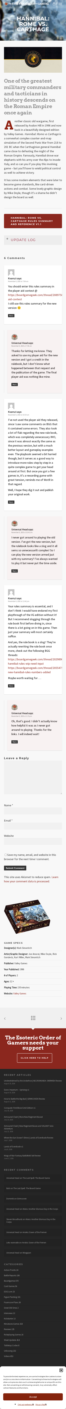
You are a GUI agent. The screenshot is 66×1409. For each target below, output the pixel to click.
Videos (7, 1356)
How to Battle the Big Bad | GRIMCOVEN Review (24, 1098)
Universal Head (19, 343)
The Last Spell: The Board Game (36, 1178)
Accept (33, 1397)
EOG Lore (8, 1291)
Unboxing (8, 1351)
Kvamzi (12, 278)
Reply (11, 316)
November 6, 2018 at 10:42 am (22, 532)
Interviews (8, 1313)
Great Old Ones (10, 1308)
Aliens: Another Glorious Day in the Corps (40, 1209)
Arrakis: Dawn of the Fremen (35, 1232)
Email (8, 820)
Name (8, 805)
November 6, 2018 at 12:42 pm (18, 601)
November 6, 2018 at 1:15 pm (21, 716)
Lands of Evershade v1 (13, 1146)
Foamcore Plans (11, 1302)
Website (9, 836)
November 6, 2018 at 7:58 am (21, 346)
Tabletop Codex (11, 1345)
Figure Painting (10, 1297)
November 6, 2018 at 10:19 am (18, 415)
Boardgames (9, 1281)
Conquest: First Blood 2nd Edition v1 (19, 1108)
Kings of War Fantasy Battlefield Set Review (22, 1155)
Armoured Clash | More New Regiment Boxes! (23, 1117)
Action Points (10, 1270)
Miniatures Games (11, 1324)
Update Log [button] (23, 240)
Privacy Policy (41, 1404)
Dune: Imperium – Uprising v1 (16, 1089)
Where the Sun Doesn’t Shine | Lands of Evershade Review (28, 1137)
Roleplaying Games (12, 1334)
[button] (61, 1370)
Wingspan (27, 1252)
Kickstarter (8, 1318)
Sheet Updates (10, 1340)
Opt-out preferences (26, 1404)
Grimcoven (22, 1198)
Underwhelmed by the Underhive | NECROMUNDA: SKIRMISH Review (33, 1080)
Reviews (7, 1329)
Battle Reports (10, 1275)
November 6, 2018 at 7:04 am (18, 281)
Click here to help (35, 1058)
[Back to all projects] (33, 1017)
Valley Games (19, 993)
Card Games (9, 1286)
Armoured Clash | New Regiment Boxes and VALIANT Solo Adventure (29, 1127)
